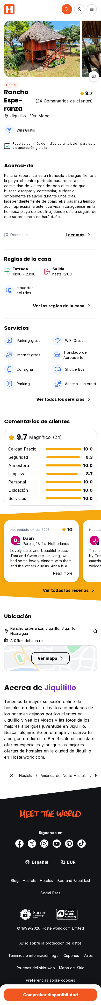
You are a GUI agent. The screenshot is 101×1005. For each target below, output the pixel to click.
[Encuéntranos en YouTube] (57, 843)
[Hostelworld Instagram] (44, 843)
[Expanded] (11, 775)
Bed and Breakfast (73, 880)
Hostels (29, 880)
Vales (88, 955)
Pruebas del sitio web (36, 968)
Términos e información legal (33, 955)
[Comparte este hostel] (94, 76)
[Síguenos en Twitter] (32, 843)
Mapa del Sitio (71, 968)
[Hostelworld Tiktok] (81, 843)
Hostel (11, 85)
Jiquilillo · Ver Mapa (29, 115)
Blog (15, 880)
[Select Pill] (67, 9)
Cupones (71, 955)
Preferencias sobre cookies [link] (50, 980)
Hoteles (46, 880)
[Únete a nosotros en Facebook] (19, 843)
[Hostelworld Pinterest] (69, 843)
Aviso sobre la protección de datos (50, 943)
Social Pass (50, 893)
